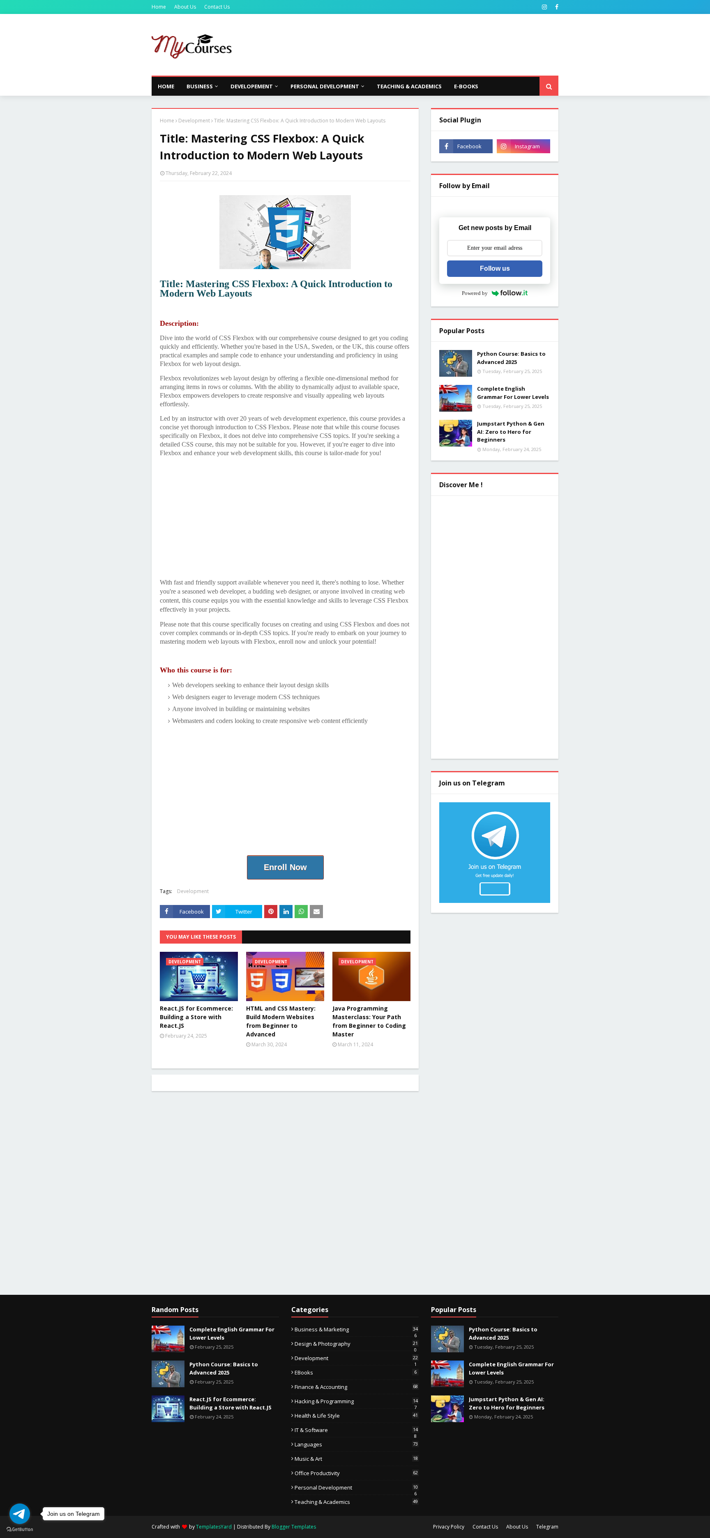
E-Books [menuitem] (466, 86)
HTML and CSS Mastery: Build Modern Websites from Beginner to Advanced (281, 1021)
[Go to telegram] (19, 1513)
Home (159, 6)
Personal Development (356, 1487)
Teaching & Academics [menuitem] (409, 86)
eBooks (356, 1372)
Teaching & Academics (356, 1502)
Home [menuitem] (166, 86)
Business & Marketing (356, 1329)
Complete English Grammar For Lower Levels (513, 393)
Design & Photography (356, 1343)
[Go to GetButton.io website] (20, 1529)
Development (194, 120)
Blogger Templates (294, 1526)
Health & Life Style (356, 1415)
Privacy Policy (448, 1526)
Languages (356, 1444)
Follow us (495, 268)
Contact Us (217, 6)
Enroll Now (285, 867)
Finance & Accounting (356, 1387)
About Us (185, 6)
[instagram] (544, 7)
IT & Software (356, 1430)
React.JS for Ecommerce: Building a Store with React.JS (196, 1016)
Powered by (475, 293)
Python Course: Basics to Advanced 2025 (511, 358)
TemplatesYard (214, 1526)
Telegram (547, 1526)
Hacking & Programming (356, 1401)
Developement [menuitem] (252, 86)
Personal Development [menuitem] (324, 86)
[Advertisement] (408, 44)
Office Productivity (356, 1473)
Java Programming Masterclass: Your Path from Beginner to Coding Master (369, 1021)
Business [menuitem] (200, 86)
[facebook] (555, 7)
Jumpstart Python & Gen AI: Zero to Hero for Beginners (510, 431)
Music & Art (356, 1458)
